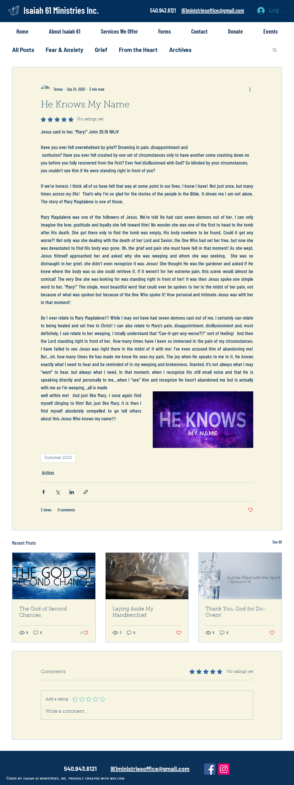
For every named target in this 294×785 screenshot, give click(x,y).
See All (277, 542)
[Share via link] (85, 492)
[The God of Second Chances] (53, 576)
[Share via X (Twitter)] (57, 492)
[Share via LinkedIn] (71, 492)
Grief (101, 49)
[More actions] (249, 89)
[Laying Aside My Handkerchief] (147, 576)
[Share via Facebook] (43, 492)
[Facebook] (209, 769)
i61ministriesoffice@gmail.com (212, 10)
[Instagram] (223, 769)
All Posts (23, 49)
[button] (274, 49)
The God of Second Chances (43, 612)
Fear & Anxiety (64, 49)
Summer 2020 (58, 458)
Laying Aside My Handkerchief (133, 612)
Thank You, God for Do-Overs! (236, 612)
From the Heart (138, 49)
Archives (180, 49)
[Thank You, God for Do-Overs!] (240, 576)
